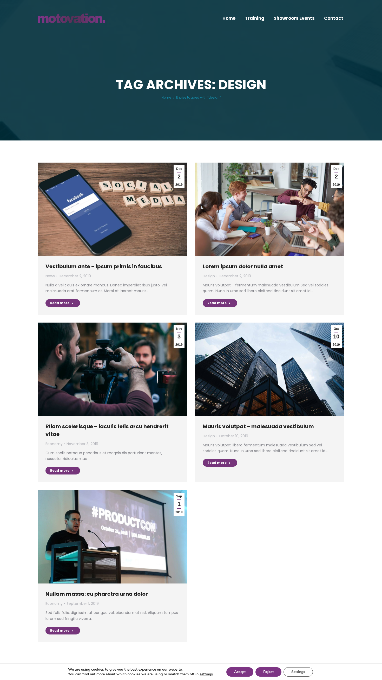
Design (209, 276)
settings (206, 674)
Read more (59, 303)
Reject (268, 671)
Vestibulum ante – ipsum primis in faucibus (103, 266)
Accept (240, 671)
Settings (298, 671)
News (50, 276)
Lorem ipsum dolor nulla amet (243, 266)
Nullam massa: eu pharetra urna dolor (96, 594)
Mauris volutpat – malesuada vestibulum (258, 426)
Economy (54, 443)
